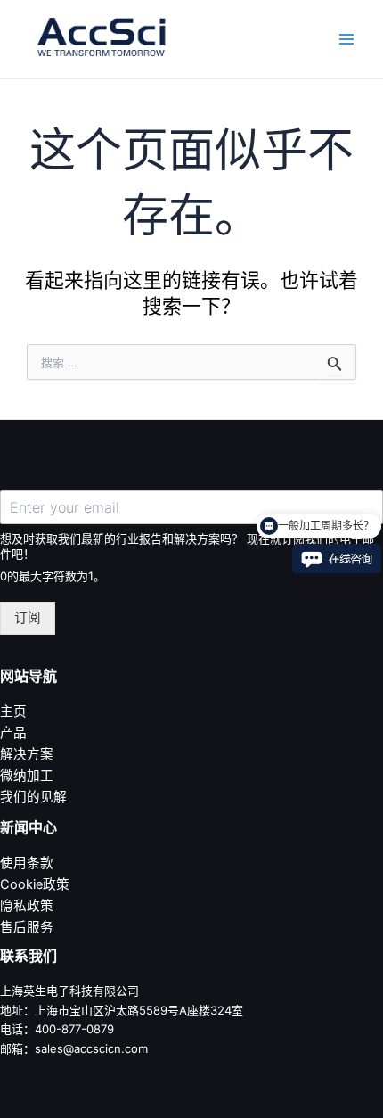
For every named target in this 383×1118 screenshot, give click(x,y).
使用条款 (26, 863)
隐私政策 (26, 906)
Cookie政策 (34, 884)
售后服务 (26, 927)
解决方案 (26, 754)
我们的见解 (33, 797)
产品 (13, 733)
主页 (13, 711)
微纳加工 (26, 776)
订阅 (27, 618)
